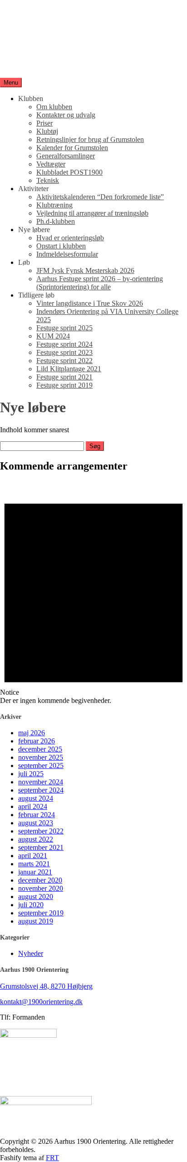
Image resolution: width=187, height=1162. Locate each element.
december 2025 (40, 749)
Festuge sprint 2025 (64, 328)
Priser (44, 123)
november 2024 (40, 782)
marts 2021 (34, 864)
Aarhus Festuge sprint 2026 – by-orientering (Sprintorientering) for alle (99, 283)
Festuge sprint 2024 (64, 344)
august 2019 (35, 921)
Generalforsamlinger (65, 156)
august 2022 (35, 839)
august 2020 (35, 896)
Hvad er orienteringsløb (70, 238)
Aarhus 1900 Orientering (36, 51)
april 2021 (32, 855)
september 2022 (41, 831)
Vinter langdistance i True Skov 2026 (89, 303)
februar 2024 (36, 814)
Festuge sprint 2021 (64, 377)
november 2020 (40, 888)
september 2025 (41, 765)
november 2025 (40, 757)
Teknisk (47, 180)
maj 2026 (31, 733)
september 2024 (41, 790)
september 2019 (41, 913)
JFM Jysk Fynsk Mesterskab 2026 (85, 270)
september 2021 (41, 847)
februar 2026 (36, 741)
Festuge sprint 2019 (64, 385)
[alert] (93, 593)
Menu (11, 82)
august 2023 (35, 823)
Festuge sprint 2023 (64, 352)
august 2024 (35, 798)
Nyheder (30, 953)
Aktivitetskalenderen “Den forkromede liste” (100, 197)
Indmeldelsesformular (67, 254)
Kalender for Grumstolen (72, 148)
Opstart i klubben (61, 246)
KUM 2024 (53, 336)
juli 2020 (31, 905)
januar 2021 (35, 872)
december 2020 (40, 880)
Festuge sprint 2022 (64, 360)
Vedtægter (50, 164)
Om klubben (54, 107)
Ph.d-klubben (55, 221)
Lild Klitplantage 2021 (68, 369)
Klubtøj (47, 131)
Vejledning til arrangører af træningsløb (92, 213)
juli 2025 (31, 774)
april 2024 (32, 806)
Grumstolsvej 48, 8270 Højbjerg (46, 986)
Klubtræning (54, 205)
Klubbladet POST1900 (69, 172)
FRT (52, 1158)
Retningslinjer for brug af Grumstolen (90, 139)
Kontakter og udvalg (65, 115)
